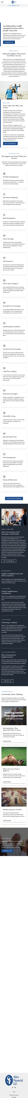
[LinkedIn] (15, 1087)
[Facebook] (13, 1087)
